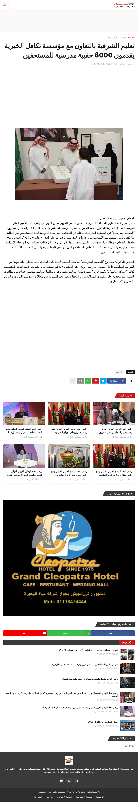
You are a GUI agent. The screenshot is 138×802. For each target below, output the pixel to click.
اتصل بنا (38, 796)
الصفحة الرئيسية (127, 37)
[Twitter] (103, 381)
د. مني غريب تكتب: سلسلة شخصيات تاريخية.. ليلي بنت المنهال (90, 678)
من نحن (49, 796)
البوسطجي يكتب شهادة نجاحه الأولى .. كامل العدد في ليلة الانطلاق (88, 650)
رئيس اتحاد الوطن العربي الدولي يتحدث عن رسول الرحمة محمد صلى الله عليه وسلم (80, 707)
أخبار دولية (112, 37)
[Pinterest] (95, 381)
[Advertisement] (69, 20)
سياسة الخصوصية (84, 796)
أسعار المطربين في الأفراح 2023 (103, 721)
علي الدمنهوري (45, 791)
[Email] (80, 381)
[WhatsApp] (88, 381)
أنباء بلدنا (71, 791)
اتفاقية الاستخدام (64, 796)
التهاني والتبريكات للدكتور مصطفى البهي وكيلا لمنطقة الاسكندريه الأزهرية (85, 664)
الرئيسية (100, 796)
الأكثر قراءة (127, 642)
